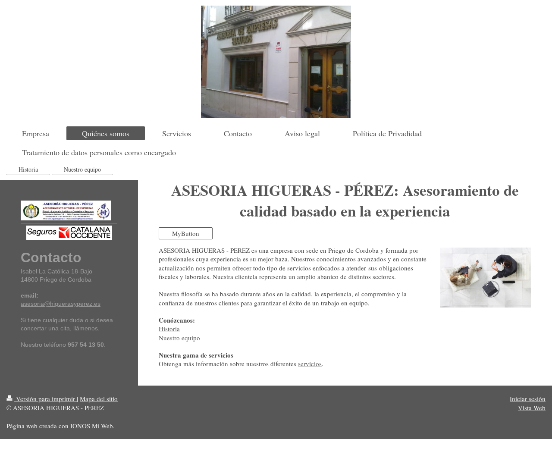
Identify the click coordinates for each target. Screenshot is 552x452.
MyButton (185, 233)
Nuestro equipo (179, 337)
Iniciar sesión (528, 398)
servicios (310, 363)
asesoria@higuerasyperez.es (60, 303)
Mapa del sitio (99, 398)
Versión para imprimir (45, 398)
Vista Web (532, 407)
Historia (169, 328)
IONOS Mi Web (91, 425)
